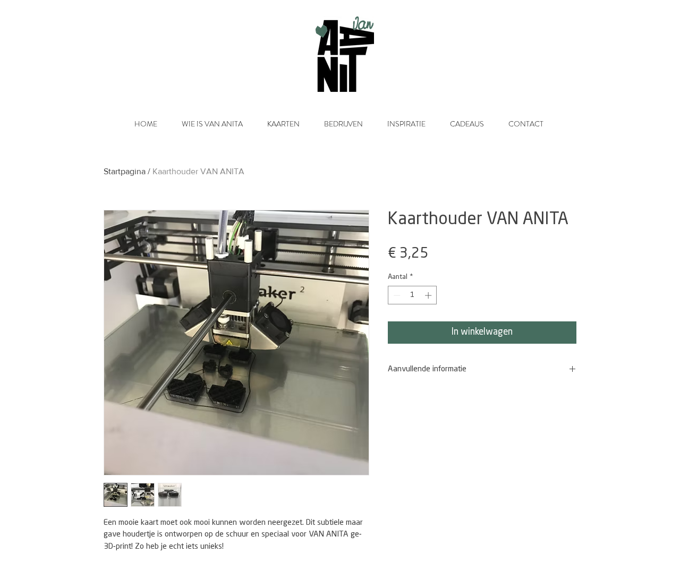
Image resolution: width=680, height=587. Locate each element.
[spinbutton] (412, 295)
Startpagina (125, 171)
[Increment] (429, 295)
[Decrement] (395, 295)
